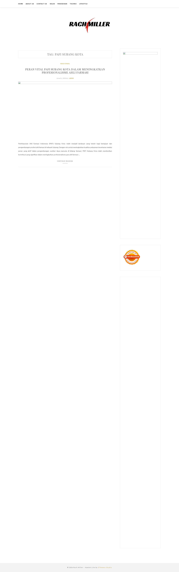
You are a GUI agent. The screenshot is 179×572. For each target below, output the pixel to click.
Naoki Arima (127, 430)
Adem (131, 507)
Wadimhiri (135, 306)
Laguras (148, 364)
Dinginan (126, 518)
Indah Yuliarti (142, 485)
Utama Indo (148, 339)
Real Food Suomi (142, 397)
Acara (147, 489)
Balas (148, 496)
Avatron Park (136, 313)
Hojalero (140, 353)
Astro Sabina (146, 313)
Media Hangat (128, 540)
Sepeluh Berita (128, 537)
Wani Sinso (140, 335)
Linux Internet (146, 430)
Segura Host (140, 375)
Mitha (129, 331)
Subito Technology (135, 295)
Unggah (141, 511)
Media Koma (132, 474)
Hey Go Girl (133, 291)
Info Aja (150, 485)
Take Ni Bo (132, 302)
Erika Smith (137, 372)
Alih (136, 493)
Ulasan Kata (131, 515)
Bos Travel (127, 441)
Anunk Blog (133, 284)
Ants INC (143, 306)
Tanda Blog (148, 533)
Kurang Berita (132, 471)
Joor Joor (148, 390)
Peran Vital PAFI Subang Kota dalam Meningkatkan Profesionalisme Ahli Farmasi (65, 70)
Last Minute (135, 401)
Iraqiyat (145, 386)
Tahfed (140, 445)
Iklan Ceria (134, 320)
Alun (133, 493)
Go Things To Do (139, 434)
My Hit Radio (128, 339)
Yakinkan (140, 522)
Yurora (139, 328)
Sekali (152, 522)
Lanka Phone (147, 287)
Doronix (126, 291)
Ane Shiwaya (131, 383)
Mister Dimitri (147, 357)
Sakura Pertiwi (145, 482)
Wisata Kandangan (149, 463)
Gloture (134, 368)
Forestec (136, 427)
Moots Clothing (138, 346)
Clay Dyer (129, 427)
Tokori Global (132, 419)
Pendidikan (62, 4)
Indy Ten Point (136, 405)
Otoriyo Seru (151, 408)
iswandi (130, 452)
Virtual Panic (149, 346)
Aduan (154, 504)
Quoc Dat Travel (135, 309)
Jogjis (145, 331)
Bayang (153, 496)
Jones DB (139, 438)
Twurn (130, 317)
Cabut (138, 504)
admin (71, 78)
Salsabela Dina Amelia (141, 467)
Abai (129, 493)
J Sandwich (136, 430)
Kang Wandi (139, 460)
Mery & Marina (149, 353)
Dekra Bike (151, 394)
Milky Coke (127, 412)
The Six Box (147, 405)
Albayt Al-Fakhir (147, 309)
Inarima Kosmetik (147, 401)
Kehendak (127, 526)
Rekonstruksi (128, 361)
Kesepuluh (135, 526)
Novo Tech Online (130, 353)
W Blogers (142, 320)
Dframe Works (151, 302)
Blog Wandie (128, 467)
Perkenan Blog (128, 533)
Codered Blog (128, 386)
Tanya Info (152, 537)
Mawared (152, 397)
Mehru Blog (136, 324)
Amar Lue (149, 379)
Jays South (152, 331)
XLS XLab (136, 416)
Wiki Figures (147, 295)
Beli (124, 500)
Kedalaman (148, 518)
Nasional (65, 64)
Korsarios (126, 401)
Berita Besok (142, 474)
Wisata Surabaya (150, 438)
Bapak (149, 515)
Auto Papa (127, 313)
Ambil (140, 493)
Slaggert (154, 335)
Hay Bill (143, 427)
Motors (126, 284)
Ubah (147, 511)
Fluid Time (138, 386)
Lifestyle (83, 4)
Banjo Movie (145, 423)
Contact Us (42, 4)
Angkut (126, 496)
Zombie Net (152, 350)
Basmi (144, 496)
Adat (125, 493)
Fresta (125, 335)
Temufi (135, 379)
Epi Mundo (138, 317)
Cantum (144, 504)
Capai (136, 511)
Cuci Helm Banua (140, 456)
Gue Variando (145, 412)
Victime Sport (134, 408)
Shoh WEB (144, 350)
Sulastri (136, 350)
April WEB (132, 335)
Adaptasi (152, 489)
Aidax (129, 342)
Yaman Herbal (145, 416)
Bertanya (135, 489)
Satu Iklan (137, 478)
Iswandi (130, 456)
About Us (30, 4)
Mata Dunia (136, 441)
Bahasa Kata (139, 540)
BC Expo (134, 394)
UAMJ (130, 416)
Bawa (128, 500)
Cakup (149, 504)
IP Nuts (143, 408)
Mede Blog (149, 383)
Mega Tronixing (129, 375)
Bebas (141, 500)
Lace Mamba (143, 291)
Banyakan (133, 518)
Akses (143, 507)
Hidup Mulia (146, 361)
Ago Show (137, 361)
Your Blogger (128, 478)
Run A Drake (135, 423)
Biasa (154, 500)
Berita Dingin (150, 529)
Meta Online (147, 328)
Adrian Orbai (128, 372)
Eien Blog (126, 357)
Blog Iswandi (128, 463)
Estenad (144, 342)
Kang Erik (126, 445)
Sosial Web (151, 474)
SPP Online (141, 368)
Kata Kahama (147, 317)
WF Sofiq (138, 357)
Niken (129, 449)
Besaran (141, 518)
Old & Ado (136, 412)
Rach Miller (140, 364)
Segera (146, 522)
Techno (73, 4)
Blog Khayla (137, 463)
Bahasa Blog (139, 533)
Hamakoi (150, 342)
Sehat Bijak (127, 489)
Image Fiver (132, 287)
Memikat (126, 522)
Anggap (149, 507)
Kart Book (127, 368)
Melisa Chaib (131, 328)
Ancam (153, 493)
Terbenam (135, 500)
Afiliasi (141, 489)
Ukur (125, 515)
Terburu (132, 504)
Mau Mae (134, 445)
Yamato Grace (152, 320)
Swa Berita (145, 324)
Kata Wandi (151, 456)
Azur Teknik (142, 284)
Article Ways (142, 394)
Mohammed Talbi (138, 390)
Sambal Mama (138, 339)
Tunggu (152, 511)
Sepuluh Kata (139, 529)
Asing (131, 496)
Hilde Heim (127, 306)
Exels (153, 364)
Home (20, 4)
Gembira (133, 522)
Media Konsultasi (141, 537)
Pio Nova (151, 386)
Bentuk (126, 504)
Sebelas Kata (146, 478)
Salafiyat (126, 320)
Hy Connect (135, 342)
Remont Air (150, 427)
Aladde (147, 335)
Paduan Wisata (133, 482)
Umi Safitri (132, 485)
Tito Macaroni (152, 434)
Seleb (52, 4)
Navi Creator (147, 449)
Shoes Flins (127, 390)
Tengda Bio (149, 375)
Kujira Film (142, 379)
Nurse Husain (128, 350)
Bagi (139, 496)
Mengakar (137, 507)
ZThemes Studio (105, 567)
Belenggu (147, 500)
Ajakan (125, 507)
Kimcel (139, 287)
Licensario (127, 405)
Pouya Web (140, 383)
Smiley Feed (150, 368)
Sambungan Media (147, 526)
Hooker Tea (127, 379)
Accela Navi (141, 302)
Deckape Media (143, 419)
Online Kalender (129, 397)
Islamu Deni (127, 324)
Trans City (151, 441)
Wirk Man (147, 445)
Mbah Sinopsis (137, 331)
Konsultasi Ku (128, 529)
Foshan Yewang (135, 298)
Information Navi (129, 438)
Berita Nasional (143, 471)
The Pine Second (148, 372)
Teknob (143, 441)
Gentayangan (142, 515)
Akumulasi (147, 493)
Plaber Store (146, 298)
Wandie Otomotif (151, 460)
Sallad (133, 357)
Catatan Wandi (128, 460)
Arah (136, 496)
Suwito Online (137, 449)
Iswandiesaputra (139, 452)
